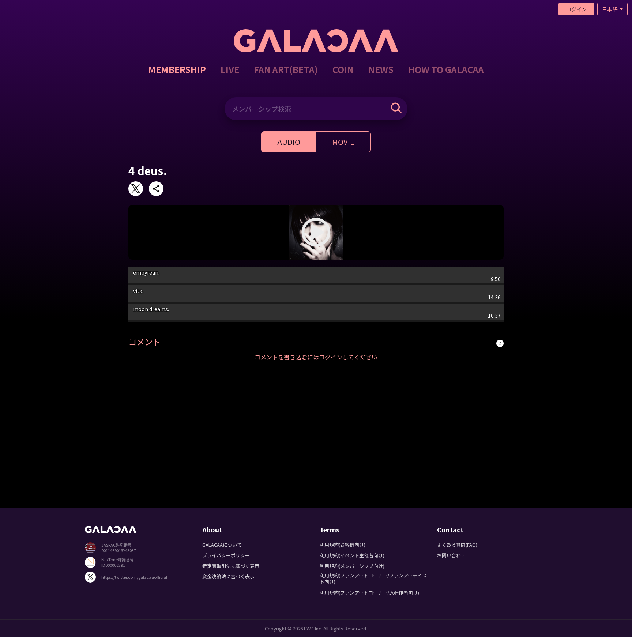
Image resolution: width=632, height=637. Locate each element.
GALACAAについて (222, 545)
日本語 (610, 9)
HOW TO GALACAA (446, 69)
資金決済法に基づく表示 (228, 576)
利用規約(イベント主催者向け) (352, 555)
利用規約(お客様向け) (342, 545)
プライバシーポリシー (226, 555)
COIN (343, 69)
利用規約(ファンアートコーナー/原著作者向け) (369, 592)
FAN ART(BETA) (286, 69)
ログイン (576, 9)
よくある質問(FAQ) (457, 545)
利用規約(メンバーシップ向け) (352, 566)
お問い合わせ (451, 555)
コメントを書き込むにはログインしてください (316, 357)
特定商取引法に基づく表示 (230, 566)
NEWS (381, 69)
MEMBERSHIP (177, 69)
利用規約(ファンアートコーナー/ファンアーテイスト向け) (373, 578)
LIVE (230, 69)
